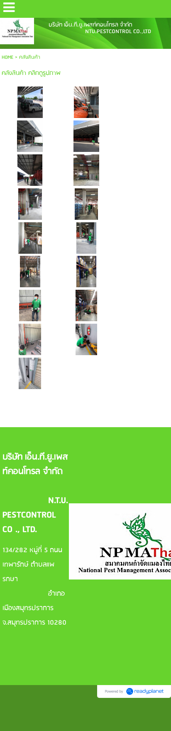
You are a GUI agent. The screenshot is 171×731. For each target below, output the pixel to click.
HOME (7, 57)
